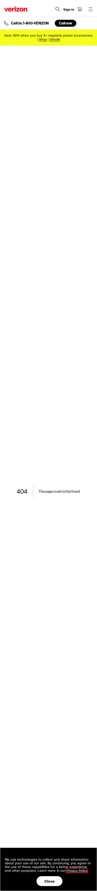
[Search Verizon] (57, 9)
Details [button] (54, 39)
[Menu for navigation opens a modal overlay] (90, 9)
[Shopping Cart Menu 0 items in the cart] (79, 9)
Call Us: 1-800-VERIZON (30, 23)
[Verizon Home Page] (15, 9)
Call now (65, 23)
